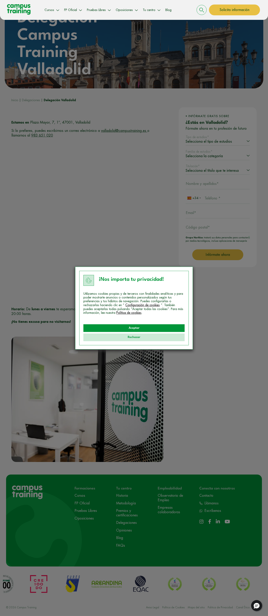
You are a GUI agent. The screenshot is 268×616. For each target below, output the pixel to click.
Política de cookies (128, 312)
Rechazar (134, 337)
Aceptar (134, 328)
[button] (256, 605)
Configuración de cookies (142, 305)
